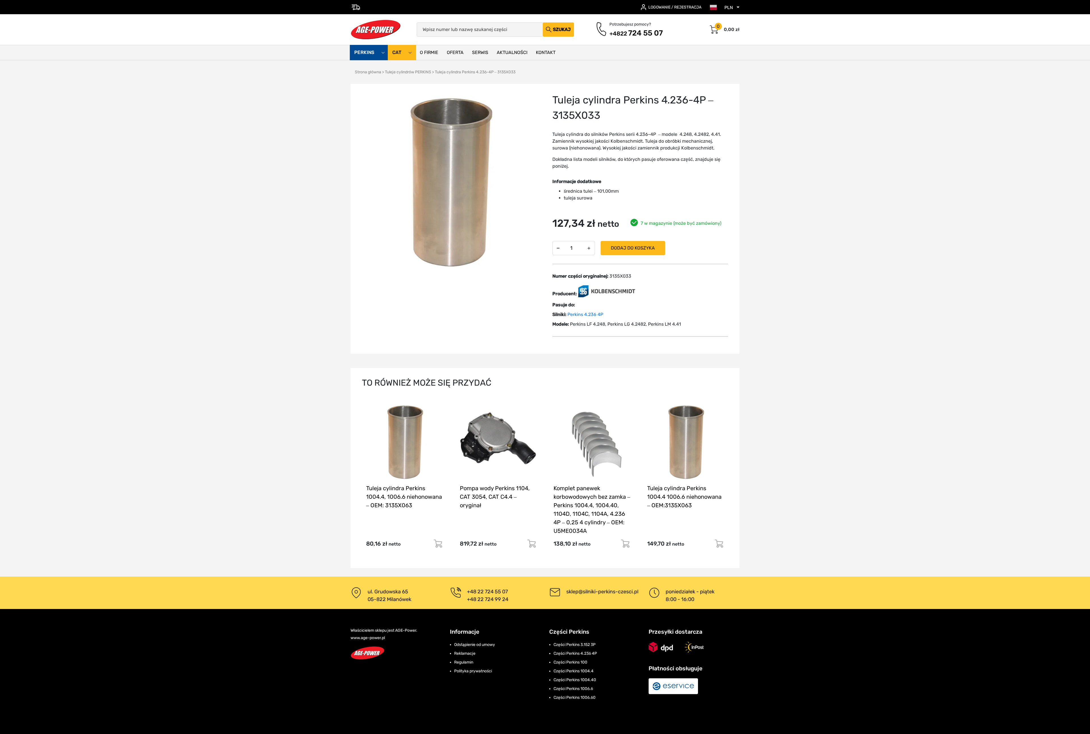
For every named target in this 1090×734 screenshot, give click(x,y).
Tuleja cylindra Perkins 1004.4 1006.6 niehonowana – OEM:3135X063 (684, 497)
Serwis (480, 52)
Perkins (365, 52)
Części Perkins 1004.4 (574, 671)
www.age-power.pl (368, 637)
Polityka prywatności (473, 671)
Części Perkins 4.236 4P (575, 653)
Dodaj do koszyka (633, 248)
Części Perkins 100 (570, 662)
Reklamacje (464, 653)
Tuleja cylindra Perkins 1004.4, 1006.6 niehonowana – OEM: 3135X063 (404, 497)
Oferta (455, 52)
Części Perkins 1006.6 (573, 688)
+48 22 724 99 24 (487, 599)
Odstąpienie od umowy (474, 644)
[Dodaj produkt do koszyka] (437, 543)
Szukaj (562, 29)
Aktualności (512, 52)
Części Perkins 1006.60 (575, 697)
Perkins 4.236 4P (585, 314)
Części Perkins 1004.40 (575, 679)
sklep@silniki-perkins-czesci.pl (602, 592)
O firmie (429, 52)
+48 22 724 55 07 (487, 592)
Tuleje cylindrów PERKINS (408, 72)
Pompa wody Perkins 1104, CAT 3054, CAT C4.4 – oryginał (495, 497)
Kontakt (546, 52)
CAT (397, 52)
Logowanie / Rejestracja (674, 7)
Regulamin (463, 662)
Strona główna (368, 72)
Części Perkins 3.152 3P (575, 644)
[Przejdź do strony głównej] (376, 29)
